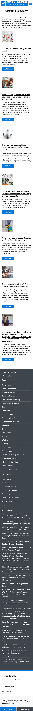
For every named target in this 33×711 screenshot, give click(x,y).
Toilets (4, 429)
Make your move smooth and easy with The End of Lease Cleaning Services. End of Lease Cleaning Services (16, 593)
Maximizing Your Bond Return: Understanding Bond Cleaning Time (16, 522)
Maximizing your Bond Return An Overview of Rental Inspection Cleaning (15, 653)
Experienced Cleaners (10, 422)
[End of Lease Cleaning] (14, 5)
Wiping (5, 440)
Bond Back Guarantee (10, 498)
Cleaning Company (9, 469)
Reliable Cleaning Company (13, 455)
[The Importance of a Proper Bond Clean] (7, 42)
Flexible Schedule (9, 418)
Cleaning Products (9, 396)
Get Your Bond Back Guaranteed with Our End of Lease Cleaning (16, 542)
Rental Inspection (9, 389)
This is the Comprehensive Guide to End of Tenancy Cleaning (16, 549)
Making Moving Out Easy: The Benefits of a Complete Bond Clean (15, 660)
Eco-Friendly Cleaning (11, 400)
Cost (3, 407)
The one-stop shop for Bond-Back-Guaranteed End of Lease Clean (15, 147)
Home (3, 703)
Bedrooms (6, 411)
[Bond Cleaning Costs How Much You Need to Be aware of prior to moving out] (7, 88)
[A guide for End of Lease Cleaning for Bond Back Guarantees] (7, 231)
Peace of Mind (7, 466)
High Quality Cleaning (10, 403)
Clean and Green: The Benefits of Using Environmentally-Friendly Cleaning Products (16, 193)
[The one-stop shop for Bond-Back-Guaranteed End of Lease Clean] (7, 138)
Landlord (5, 483)
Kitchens (5, 425)
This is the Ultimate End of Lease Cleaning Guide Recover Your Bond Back (15, 535)
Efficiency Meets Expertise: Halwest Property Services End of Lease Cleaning (16, 638)
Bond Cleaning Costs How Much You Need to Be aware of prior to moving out (16, 96)
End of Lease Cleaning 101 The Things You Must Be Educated (15, 285)
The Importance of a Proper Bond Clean (16, 49)
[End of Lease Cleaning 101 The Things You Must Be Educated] (7, 277)
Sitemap (12, 701)
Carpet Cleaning (8, 385)
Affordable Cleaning (10, 462)
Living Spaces (7, 414)
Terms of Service (22, 700)
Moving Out (6, 447)
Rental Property (8, 451)
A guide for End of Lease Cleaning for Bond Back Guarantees (16, 239)
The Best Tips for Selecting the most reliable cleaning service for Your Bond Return (16, 569)
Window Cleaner (8, 392)
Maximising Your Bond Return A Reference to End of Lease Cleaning (16, 516)
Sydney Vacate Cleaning (8, 700)
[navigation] (30, 4)
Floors (4, 436)
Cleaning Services (9, 487)
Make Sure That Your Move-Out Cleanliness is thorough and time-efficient (16, 624)
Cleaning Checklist (9, 490)
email (8, 376)
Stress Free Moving (9, 458)
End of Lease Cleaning (10, 501)
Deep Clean (6, 479)
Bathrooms (6, 433)
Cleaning (5, 505)
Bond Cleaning (7, 494)
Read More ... (8, 69)
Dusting (5, 444)
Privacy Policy (5, 701)
